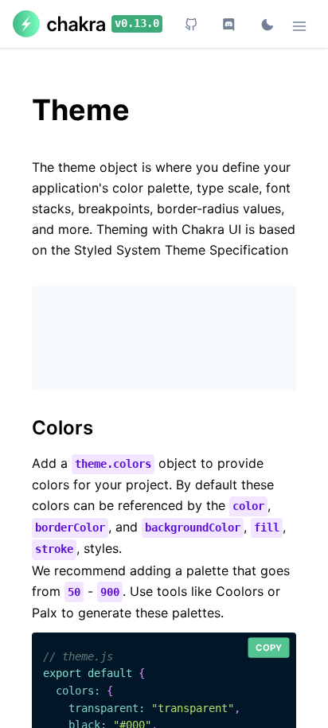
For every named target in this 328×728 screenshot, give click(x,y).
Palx (44, 613)
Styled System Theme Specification (181, 250)
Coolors (240, 591)
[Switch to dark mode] (267, 25)
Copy (269, 646)
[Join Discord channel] (229, 25)
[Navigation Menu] (299, 27)
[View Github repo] (191, 25)
